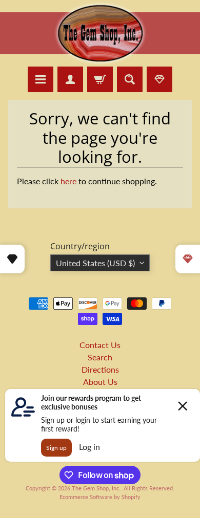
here (68, 181)
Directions (100, 369)
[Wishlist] (159, 79)
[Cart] (100, 79)
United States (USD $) (95, 263)
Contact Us (100, 345)
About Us (100, 381)
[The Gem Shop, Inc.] (100, 60)
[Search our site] (130, 79)
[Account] (70, 79)
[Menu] (40, 79)
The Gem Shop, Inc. (96, 488)
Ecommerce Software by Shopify (100, 496)
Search (100, 357)
